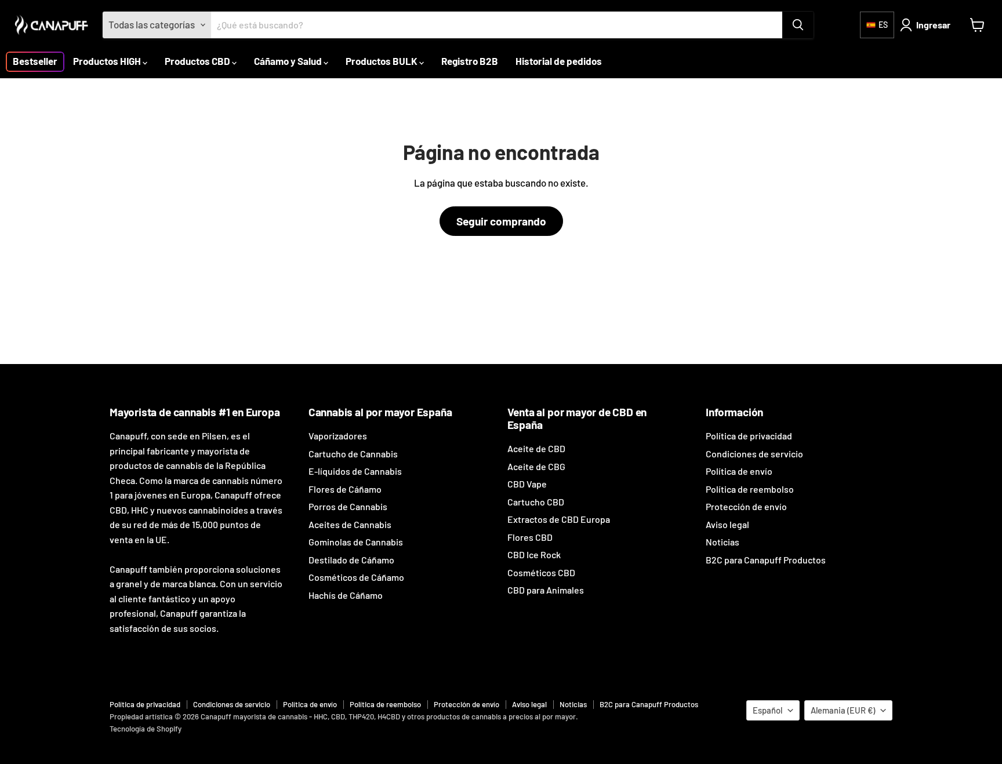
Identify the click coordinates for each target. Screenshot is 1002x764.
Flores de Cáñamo (345, 488)
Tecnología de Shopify (145, 728)
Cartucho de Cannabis (353, 453)
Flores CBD (530, 537)
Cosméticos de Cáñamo (356, 577)
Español (767, 710)
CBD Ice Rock (534, 554)
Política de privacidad (749, 435)
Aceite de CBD (536, 448)
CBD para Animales (545, 589)
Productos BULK (382, 61)
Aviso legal (727, 524)
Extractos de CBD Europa (558, 519)
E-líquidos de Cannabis (355, 470)
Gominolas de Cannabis (355, 541)
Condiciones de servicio (754, 453)
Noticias (722, 541)
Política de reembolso (750, 488)
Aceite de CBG (536, 466)
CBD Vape (527, 483)
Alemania (843, 710)
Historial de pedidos (558, 61)
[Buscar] (798, 25)
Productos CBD (198, 61)
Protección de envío (746, 506)
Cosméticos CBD (541, 572)
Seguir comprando (501, 221)
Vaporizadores (337, 435)
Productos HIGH (108, 61)
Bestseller (35, 61)
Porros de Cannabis (347, 506)
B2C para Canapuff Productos (766, 559)
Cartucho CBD (535, 501)
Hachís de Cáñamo (345, 595)
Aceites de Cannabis (349, 524)
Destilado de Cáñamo (351, 559)
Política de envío (739, 470)
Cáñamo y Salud (289, 61)
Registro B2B (469, 61)
